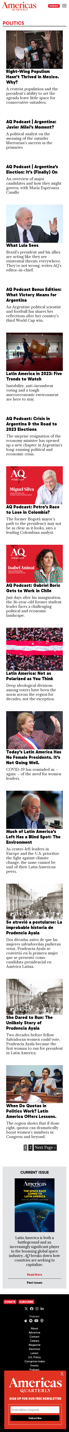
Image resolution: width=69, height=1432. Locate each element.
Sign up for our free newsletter (35, 1398)
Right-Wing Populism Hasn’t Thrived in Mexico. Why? (32, 77)
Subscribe (26, 1302)
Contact (34, 1336)
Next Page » (45, 1147)
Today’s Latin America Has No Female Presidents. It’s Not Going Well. (33, 757)
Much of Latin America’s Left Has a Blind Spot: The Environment (33, 837)
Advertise (34, 1332)
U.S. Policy (34, 1357)
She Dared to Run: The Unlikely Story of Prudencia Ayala (29, 1023)
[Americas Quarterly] (19, 6)
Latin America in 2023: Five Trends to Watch (34, 376)
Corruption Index (34, 1361)
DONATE (54, 6)
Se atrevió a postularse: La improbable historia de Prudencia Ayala (34, 927)
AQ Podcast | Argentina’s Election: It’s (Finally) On (32, 169)
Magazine (35, 1345)
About (34, 1328)
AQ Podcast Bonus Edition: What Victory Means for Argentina (33, 295)
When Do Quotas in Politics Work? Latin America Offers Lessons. (31, 1111)
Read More (34, 1274)
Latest (34, 1353)
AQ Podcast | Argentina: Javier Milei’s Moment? (31, 124)
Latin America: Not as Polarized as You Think (29, 675)
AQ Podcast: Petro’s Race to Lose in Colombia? (32, 509)
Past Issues (34, 1282)
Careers (34, 1340)
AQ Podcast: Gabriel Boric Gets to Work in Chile (33, 588)
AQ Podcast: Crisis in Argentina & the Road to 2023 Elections (31, 424)
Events (34, 1365)
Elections (34, 1349)
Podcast (34, 1316)
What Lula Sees (22, 245)
